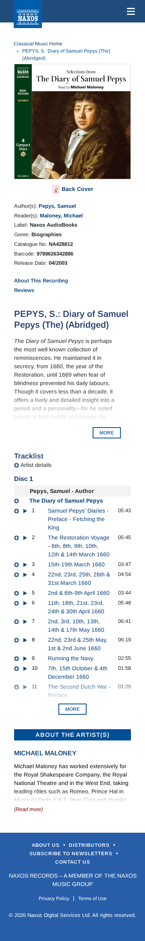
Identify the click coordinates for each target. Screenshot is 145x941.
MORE (106, 433)
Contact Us (72, 862)
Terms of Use (92, 898)
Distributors (90, 845)
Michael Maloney (45, 753)
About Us (46, 845)
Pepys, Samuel (57, 206)
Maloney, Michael (61, 216)
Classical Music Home (38, 44)
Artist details (36, 465)
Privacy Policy (54, 898)
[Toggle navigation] (129, 11)
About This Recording (41, 281)
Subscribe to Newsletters (71, 853)
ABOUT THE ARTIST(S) (72, 734)
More (72, 709)
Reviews (24, 290)
